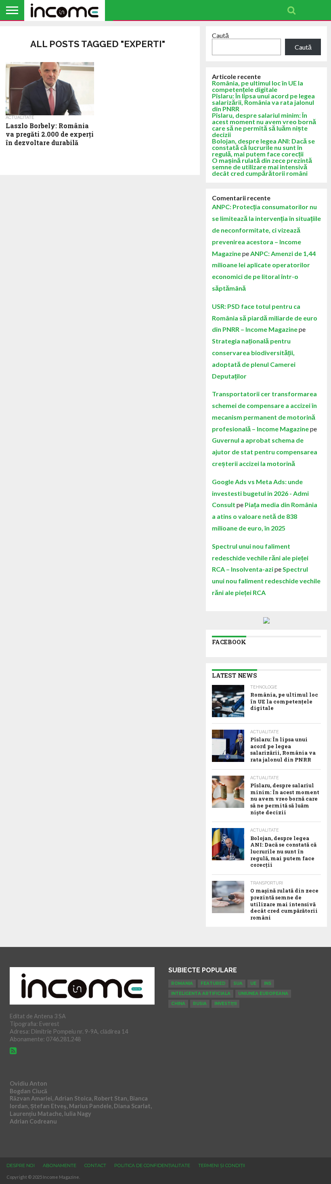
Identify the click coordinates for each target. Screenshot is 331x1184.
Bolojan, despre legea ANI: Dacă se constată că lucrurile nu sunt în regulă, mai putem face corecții (263, 147)
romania (182, 983)
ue (253, 983)
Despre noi (20, 1165)
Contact (95, 1165)
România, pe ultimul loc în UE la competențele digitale (257, 86)
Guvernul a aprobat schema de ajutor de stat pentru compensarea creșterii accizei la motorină (264, 451)
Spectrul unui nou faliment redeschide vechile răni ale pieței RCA (266, 580)
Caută (220, 35)
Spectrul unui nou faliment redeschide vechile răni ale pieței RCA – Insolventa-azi (260, 557)
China (178, 1003)
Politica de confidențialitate (152, 1165)
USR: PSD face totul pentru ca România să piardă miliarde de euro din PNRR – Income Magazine (264, 317)
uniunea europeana (263, 993)
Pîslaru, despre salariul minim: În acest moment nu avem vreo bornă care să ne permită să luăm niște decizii (264, 124)
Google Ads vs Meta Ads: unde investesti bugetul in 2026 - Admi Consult (260, 493)
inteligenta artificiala (200, 993)
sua (238, 983)
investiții (225, 1003)
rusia (200, 1003)
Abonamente (59, 1165)
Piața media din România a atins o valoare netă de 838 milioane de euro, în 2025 (264, 516)
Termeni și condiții (221, 1165)
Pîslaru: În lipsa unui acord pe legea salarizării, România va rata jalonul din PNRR (263, 102)
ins (267, 983)
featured (213, 983)
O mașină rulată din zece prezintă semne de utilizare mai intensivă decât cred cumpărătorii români (262, 166)
